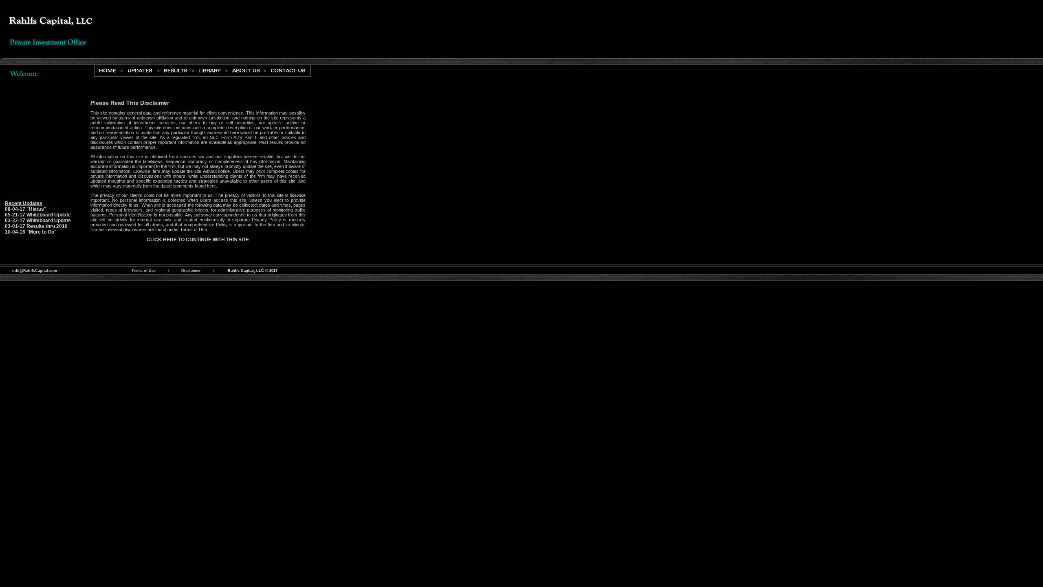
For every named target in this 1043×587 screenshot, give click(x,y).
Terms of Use (193, 229)
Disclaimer (191, 271)
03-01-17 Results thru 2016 (34, 226)
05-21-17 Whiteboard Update (38, 215)
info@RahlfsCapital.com (34, 271)
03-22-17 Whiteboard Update (38, 220)
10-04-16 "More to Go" (31, 232)
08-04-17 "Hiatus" (25, 209)
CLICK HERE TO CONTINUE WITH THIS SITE (198, 240)
